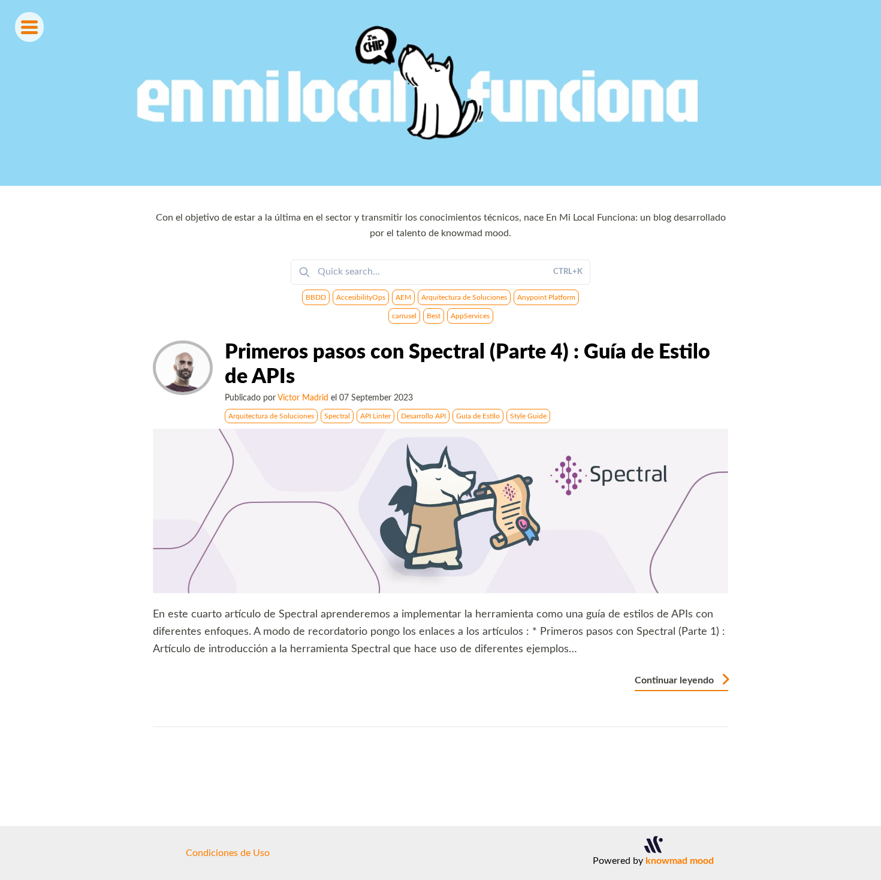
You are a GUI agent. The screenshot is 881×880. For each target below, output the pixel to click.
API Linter (375, 416)
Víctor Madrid (302, 397)
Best (434, 316)
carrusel (404, 316)
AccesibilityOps (360, 297)
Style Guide (528, 416)
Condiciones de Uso (228, 853)
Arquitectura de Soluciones (464, 297)
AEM (403, 297)
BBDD (316, 297)
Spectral (337, 416)
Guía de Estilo (478, 416)
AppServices (470, 316)
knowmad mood (679, 861)
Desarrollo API (423, 416)
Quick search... (450, 271)
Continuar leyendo (675, 680)
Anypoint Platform (546, 297)
